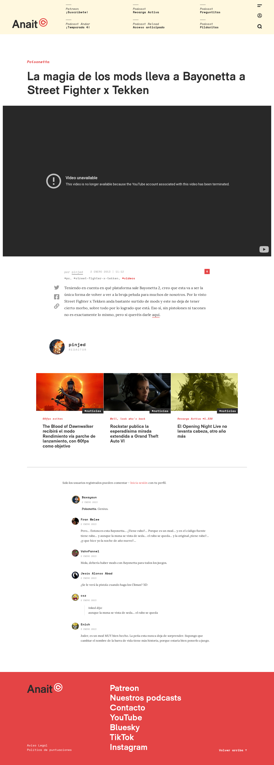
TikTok (122, 737)
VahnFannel (90, 551)
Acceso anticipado (149, 27)
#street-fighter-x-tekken (96, 278)
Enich (85, 624)
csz (83, 595)
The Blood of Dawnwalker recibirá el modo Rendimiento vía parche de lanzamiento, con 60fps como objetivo (69, 436)
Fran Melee (90, 519)
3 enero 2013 (88, 629)
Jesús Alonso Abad (96, 573)
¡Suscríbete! (77, 12)
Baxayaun (89, 497)
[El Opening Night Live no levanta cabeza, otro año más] (204, 392)
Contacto (127, 707)
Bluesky (125, 727)
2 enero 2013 (89, 502)
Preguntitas (210, 12)
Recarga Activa (146, 12)
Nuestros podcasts (145, 697)
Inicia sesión (139, 483)
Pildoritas (209, 27)
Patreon (124, 688)
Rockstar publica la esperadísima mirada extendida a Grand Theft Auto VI (134, 434)
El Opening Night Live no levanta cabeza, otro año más (202, 431)
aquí (156, 314)
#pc (67, 278)
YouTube (126, 717)
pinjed (77, 272)
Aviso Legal (37, 745)
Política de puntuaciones (49, 750)
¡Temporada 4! (78, 27)
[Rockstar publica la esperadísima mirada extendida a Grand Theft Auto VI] (137, 392)
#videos (128, 278)
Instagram (129, 747)
